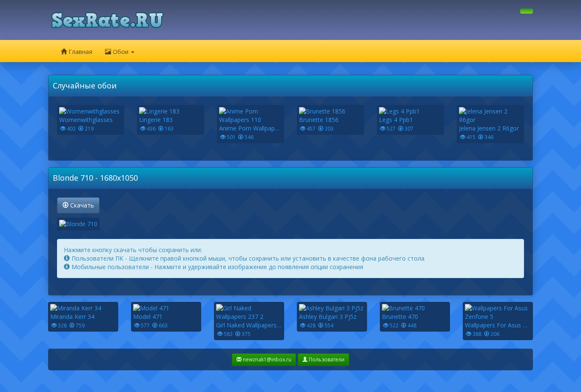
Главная (79, 52)
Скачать (81, 205)
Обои (120, 52)
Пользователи (326, 359)
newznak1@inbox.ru (266, 359)
